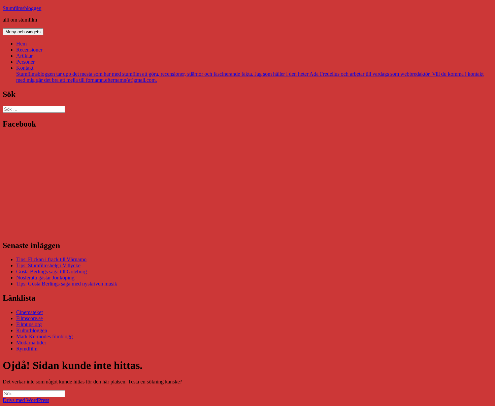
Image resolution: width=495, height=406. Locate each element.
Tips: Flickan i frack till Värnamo (51, 259)
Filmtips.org (29, 324)
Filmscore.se (29, 318)
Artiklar (24, 56)
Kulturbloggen (31, 330)
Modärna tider (31, 342)
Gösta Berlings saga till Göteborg (51, 271)
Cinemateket (29, 312)
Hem (21, 43)
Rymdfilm (26, 348)
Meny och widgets (23, 31)
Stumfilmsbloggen (22, 8)
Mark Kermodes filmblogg (44, 336)
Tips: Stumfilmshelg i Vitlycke (48, 265)
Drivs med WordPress (26, 400)
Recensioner (29, 50)
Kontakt (250, 74)
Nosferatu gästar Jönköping (45, 277)
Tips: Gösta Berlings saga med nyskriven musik (66, 283)
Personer (25, 62)
